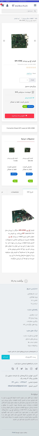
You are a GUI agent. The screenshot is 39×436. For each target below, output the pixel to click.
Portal (13, 433)
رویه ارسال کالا (32, 318)
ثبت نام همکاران (32, 294)
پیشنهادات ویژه (32, 346)
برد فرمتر (29, 73)
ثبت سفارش (33, 315)
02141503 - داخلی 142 (19, 382)
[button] (4, 5)
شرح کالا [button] (30, 192)
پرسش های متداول (31, 339)
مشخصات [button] (15, 192)
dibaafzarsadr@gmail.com (17, 386)
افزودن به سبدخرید (18, 116)
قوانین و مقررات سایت (30, 336)
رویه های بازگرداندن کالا (30, 325)
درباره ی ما (34, 304)
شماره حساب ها (32, 342)
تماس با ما (34, 300)
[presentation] (35, 41)
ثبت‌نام (30, 106)
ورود (24, 106)
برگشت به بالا (17, 281)
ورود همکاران (33, 297)
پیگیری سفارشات (32, 321)
